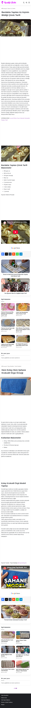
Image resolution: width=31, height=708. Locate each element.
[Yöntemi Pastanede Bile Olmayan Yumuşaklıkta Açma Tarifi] (8, 307)
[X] (6, 254)
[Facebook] (2, 254)
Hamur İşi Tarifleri (11, 8)
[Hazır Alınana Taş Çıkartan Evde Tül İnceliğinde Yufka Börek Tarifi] (23, 323)
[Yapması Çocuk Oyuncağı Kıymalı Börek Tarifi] (8, 323)
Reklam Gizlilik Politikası (7, 702)
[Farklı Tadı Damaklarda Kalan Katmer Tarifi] (23, 307)
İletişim (2, 704)
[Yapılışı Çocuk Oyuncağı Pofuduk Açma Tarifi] (8, 339)
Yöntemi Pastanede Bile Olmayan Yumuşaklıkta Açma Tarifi (7, 313)
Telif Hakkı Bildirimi (5, 700)
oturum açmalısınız (15, 357)
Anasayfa (4, 8)
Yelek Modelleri (4, 695)
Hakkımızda (4, 697)
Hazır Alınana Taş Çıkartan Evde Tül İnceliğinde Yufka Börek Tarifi (23, 329)
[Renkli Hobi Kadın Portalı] (9, 2)
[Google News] (15, 248)
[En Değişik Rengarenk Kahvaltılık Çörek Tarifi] (23, 339)
